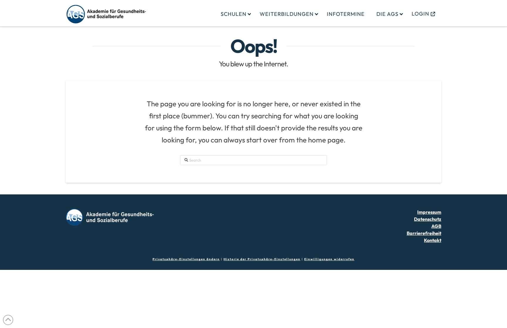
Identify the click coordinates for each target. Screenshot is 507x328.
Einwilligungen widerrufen (329, 259)
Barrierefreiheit (424, 233)
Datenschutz (427, 219)
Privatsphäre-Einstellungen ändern (186, 259)
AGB (436, 226)
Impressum (429, 212)
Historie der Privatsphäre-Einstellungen (262, 259)
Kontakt (432, 240)
